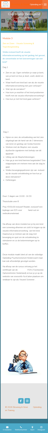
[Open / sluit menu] (45, 4)
